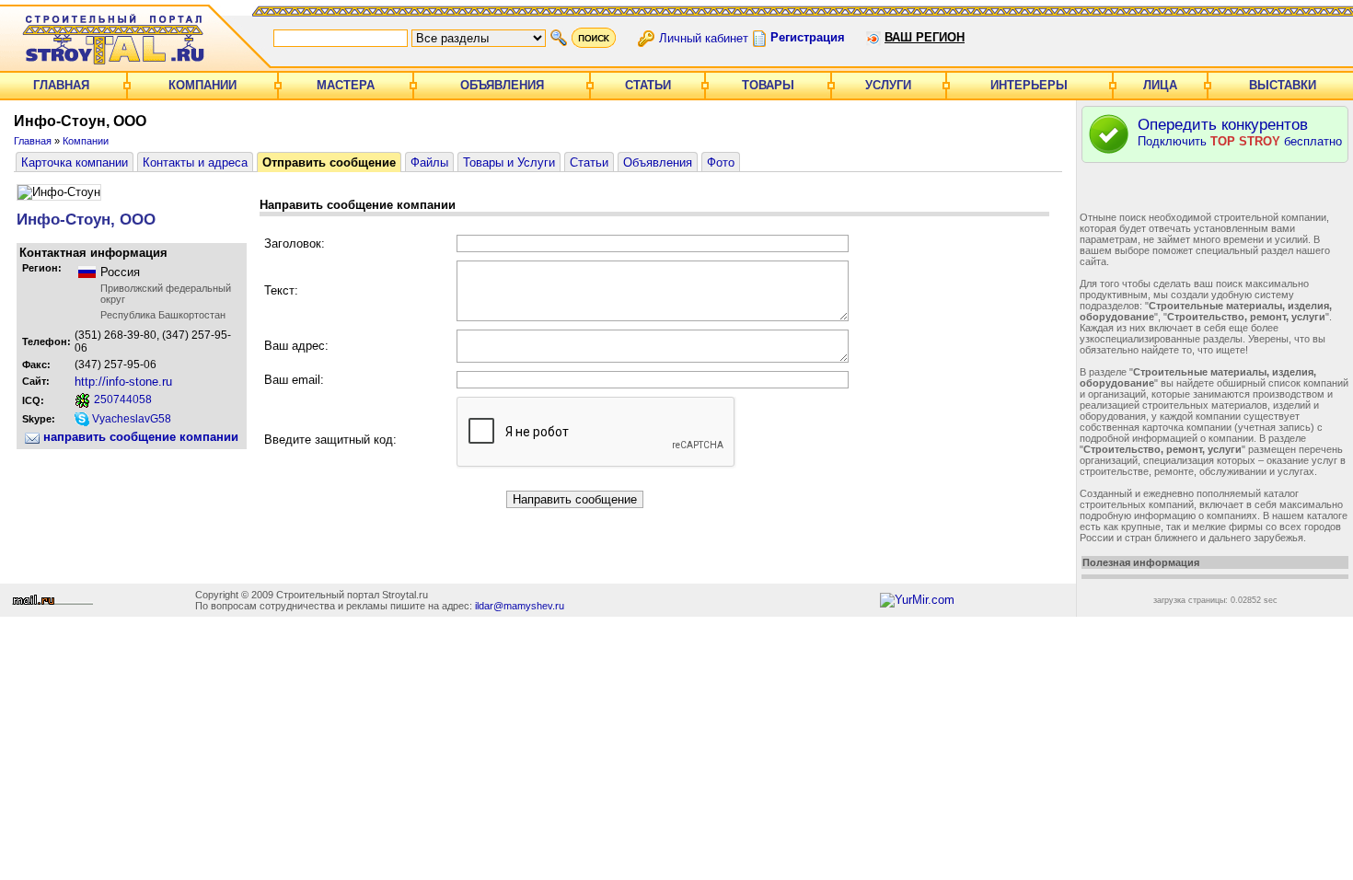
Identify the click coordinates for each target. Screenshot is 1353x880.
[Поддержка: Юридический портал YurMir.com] (917, 600)
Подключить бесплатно (1240, 132)
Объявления (502, 85)
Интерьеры (1029, 85)
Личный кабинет (703, 37)
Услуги (888, 85)
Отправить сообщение (329, 162)
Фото (720, 162)
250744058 (121, 399)
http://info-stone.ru (123, 381)
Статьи (648, 85)
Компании (202, 85)
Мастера (346, 85)
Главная (61, 85)
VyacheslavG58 (130, 418)
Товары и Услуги (509, 162)
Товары (768, 85)
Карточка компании (74, 162)
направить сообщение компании (139, 437)
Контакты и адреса (195, 162)
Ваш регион (925, 37)
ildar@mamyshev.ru (519, 605)
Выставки (1282, 85)
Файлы (429, 162)
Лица (1160, 85)
